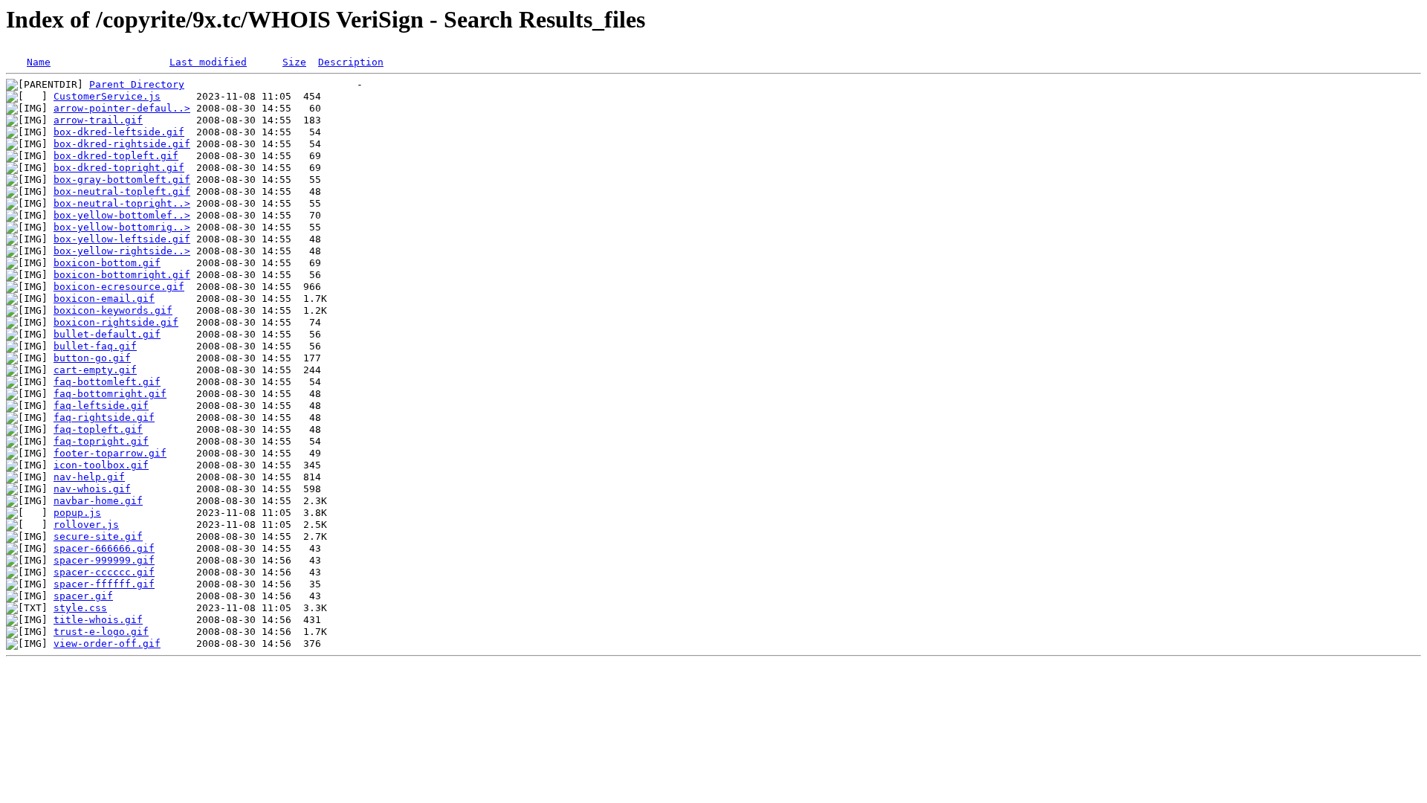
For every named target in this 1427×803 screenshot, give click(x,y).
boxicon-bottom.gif (107, 262)
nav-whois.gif (92, 488)
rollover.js (86, 524)
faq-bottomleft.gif (107, 381)
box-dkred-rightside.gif (122, 143)
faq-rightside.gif (104, 417)
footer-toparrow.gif (110, 453)
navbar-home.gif (98, 500)
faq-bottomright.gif (110, 393)
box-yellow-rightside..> (122, 251)
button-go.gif (92, 358)
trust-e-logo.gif (101, 631)
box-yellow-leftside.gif (122, 239)
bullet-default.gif (107, 334)
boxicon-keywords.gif (113, 310)
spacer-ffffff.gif (104, 584)
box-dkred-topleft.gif (116, 155)
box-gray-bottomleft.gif (122, 179)
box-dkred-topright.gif (119, 167)
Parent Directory (136, 84)
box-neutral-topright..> (122, 203)
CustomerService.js (107, 96)
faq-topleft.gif (98, 429)
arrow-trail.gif (98, 120)
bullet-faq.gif (95, 346)
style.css (80, 607)
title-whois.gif (98, 619)
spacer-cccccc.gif (104, 572)
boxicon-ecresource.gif (119, 286)
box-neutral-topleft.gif (122, 191)
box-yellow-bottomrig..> (122, 227)
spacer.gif (83, 596)
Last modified (208, 62)
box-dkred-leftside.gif (119, 132)
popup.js (77, 512)
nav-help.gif (89, 477)
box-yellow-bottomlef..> (122, 215)
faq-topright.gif (101, 441)
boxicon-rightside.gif (116, 322)
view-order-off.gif (107, 643)
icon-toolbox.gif (101, 465)
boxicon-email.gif (104, 298)
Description (351, 62)
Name (39, 62)
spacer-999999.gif (104, 560)
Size (294, 62)
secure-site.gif (98, 536)
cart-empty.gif (95, 369)
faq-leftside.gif (101, 405)
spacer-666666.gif (104, 548)
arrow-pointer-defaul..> (122, 108)
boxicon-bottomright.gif (122, 274)
